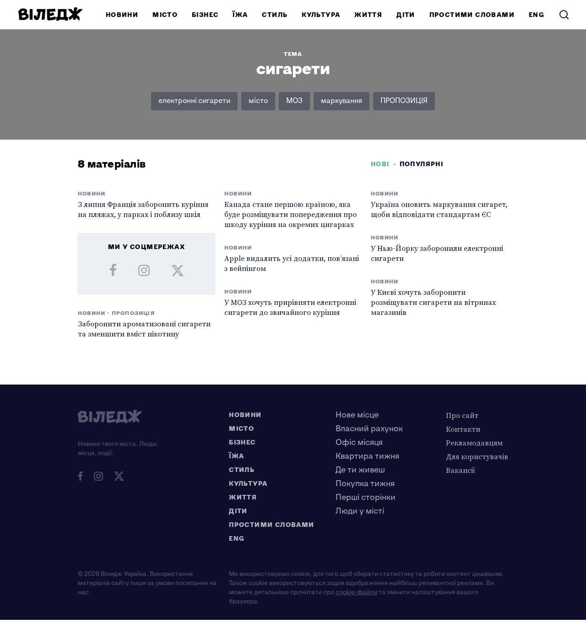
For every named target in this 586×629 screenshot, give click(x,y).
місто (258, 101)
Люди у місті (360, 511)
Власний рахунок (369, 429)
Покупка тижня (365, 483)
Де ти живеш (360, 470)
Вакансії (460, 470)
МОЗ (294, 101)
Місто (165, 15)
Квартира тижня (367, 456)
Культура (321, 15)
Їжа (240, 15)
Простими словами (472, 15)
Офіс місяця (359, 442)
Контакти (463, 429)
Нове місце (357, 415)
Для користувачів (477, 456)
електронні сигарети (194, 101)
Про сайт (462, 415)
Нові (380, 164)
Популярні (422, 164)
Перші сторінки (366, 497)
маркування (341, 101)
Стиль (275, 15)
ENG (536, 15)
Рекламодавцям (474, 443)
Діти (405, 15)
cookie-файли (356, 592)
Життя (368, 15)
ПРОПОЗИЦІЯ (404, 101)
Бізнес (205, 15)
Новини (122, 15)
